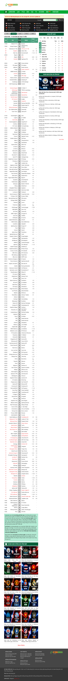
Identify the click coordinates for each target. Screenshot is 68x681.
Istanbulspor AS (25, 305)
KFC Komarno (25, 252)
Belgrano (15, 365)
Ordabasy (24, 132)
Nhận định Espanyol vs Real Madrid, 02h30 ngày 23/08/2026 (30, 592)
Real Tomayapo (13, 404)
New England (14, 371)
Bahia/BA (24, 337)
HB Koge (15, 465)
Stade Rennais (25, 318)
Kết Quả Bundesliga (39, 653)
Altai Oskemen (14, 500)
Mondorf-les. (24, 95)
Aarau (23, 480)
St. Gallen (24, 117)
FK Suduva (15, 161)
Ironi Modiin (24, 171)
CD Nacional (24, 107)
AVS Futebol (24, 431)
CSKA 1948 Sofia (25, 165)
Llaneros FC (24, 377)
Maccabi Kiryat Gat (13, 198)
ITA (51, 38)
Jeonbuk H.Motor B (13, 423)
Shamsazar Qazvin (13, 190)
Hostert (23, 84)
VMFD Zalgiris (14, 213)
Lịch (18, 12)
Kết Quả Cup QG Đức (40, 655)
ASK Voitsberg (25, 429)
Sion (23, 115)
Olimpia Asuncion (13, 354)
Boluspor (15, 183)
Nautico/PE (24, 343)
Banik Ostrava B (13, 496)
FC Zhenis (24, 502)
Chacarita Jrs (14, 309)
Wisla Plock (24, 152)
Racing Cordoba (25, 312)
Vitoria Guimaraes (13, 107)
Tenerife (15, 361)
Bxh (28, 12)
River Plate (14, 390)
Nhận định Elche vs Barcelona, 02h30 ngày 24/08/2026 (12, 576)
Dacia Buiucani (25, 134)
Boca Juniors (25, 411)
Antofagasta (14, 375)
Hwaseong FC (25, 453)
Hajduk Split (14, 326)
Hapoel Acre (24, 175)
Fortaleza (15, 352)
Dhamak (23, 200)
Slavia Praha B (14, 427)
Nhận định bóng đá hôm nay (51, 74)
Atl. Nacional (24, 352)
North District (14, 425)
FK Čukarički (24, 250)
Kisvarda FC (14, 155)
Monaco (23, 146)
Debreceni (24, 155)
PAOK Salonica (14, 328)
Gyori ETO (15, 157)
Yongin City (24, 449)
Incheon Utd (24, 444)
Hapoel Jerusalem (13, 263)
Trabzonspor (14, 181)
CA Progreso (24, 388)
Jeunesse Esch (13, 95)
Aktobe (15, 132)
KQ (7, 33)
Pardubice (24, 280)
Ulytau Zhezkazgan (26, 509)
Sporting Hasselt (25, 261)
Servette (23, 511)
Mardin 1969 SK (25, 183)
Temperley (15, 335)
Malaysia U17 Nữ (13, 419)
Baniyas (15, 101)
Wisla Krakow (25, 288)
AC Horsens (14, 99)
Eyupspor (15, 179)
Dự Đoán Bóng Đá (56, 669)
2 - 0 (19, 59)
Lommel (15, 73)
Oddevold (15, 463)
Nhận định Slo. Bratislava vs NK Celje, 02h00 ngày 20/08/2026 (12, 640)
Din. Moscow (14, 492)
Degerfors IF (24, 121)
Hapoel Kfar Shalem (26, 173)
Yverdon (15, 480)
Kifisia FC (24, 272)
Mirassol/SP (24, 384)
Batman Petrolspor (26, 303)
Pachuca (24, 398)
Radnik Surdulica (13, 248)
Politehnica (24, 246)
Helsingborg (24, 463)
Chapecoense (14, 382)
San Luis (15, 398)
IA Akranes (14, 238)
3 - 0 (19, 446)
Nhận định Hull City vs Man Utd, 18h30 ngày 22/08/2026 (12, 592)
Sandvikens (24, 142)
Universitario (14, 408)
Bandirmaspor (14, 97)
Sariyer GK (15, 303)
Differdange (14, 90)
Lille (22, 55)
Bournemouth (25, 53)
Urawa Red (24, 442)
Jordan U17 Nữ (25, 419)
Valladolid (24, 130)
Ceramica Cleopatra (12, 259)
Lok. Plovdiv (14, 290)
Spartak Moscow (13, 234)
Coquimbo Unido (25, 194)
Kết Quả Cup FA (8, 655)
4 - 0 (19, 50)
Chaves (15, 431)
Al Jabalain (24, 282)
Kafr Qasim (14, 175)
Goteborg (15, 484)
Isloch (16, 63)
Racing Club (14, 411)
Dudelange (14, 81)
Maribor (15, 292)
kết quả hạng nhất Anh (27, 676)
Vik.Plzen (24, 138)
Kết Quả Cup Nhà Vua (10, 663)
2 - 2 (19, 431)
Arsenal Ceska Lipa (26, 496)
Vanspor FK (14, 305)
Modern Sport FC (25, 105)
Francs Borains (13, 261)
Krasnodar (24, 109)
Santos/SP (15, 384)
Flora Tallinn (24, 167)
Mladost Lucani (13, 330)
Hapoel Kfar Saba (13, 171)
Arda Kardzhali (25, 290)
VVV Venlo (14, 126)
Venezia (15, 202)
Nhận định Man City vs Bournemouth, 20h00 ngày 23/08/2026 (12, 560)
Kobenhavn (24, 186)
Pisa (16, 228)
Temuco (23, 375)
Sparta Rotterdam (13, 219)
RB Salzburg (14, 255)
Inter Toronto (14, 367)
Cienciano (24, 284)
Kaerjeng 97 (24, 79)
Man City (15, 53)
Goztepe (15, 299)
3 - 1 (19, 439)
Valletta (23, 215)
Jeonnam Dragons (13, 453)
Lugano (15, 117)
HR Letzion (24, 198)
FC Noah (23, 71)
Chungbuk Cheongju (12, 455)
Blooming (24, 380)
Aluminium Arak (25, 190)
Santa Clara (14, 232)
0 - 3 (19, 433)
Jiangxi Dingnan (13, 46)
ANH (47, 12)
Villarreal (24, 128)
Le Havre (15, 146)
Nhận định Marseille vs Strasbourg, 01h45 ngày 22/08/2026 (12, 624)
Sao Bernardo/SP (13, 343)
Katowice (15, 152)
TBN (44, 38)
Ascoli (23, 230)
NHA (41, 38)
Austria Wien (14, 144)
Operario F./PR (14, 373)
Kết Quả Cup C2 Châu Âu (26, 655)
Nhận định (55, 12)
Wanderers (24, 286)
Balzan (15, 297)
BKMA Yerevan (14, 71)
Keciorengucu (25, 97)
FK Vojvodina (14, 333)
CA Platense (24, 268)
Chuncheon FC (25, 437)
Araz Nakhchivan (25, 221)
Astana (15, 507)
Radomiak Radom (13, 498)
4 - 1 (19, 427)
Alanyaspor (14, 301)
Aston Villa (24, 50)
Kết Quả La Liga (8, 661)
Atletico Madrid (13, 128)
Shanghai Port (14, 473)
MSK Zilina (15, 252)
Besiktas (24, 301)
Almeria (23, 361)
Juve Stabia (24, 324)
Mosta (23, 297)
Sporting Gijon (14, 226)
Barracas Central (13, 268)
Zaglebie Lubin (25, 498)
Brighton (15, 50)
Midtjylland (14, 486)
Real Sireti (15, 134)
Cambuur (15, 124)
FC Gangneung (14, 437)
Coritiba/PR (14, 392)
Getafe (15, 266)
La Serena (15, 192)
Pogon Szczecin (13, 288)
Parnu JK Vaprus (13, 167)
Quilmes (23, 307)
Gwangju (15, 444)
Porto (16, 363)
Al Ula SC (15, 282)
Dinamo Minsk (25, 63)
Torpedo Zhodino (13, 236)
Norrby (15, 142)
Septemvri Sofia (13, 165)
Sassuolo (24, 314)
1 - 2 (19, 69)
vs (19, 43)
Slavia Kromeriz (25, 427)
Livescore (12, 12)
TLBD (22, 669)
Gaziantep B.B (25, 179)
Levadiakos (24, 328)
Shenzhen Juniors (13, 469)
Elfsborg (23, 484)
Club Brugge (14, 207)
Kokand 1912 (14, 43)
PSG (16, 318)
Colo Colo (24, 350)
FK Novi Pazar (25, 248)
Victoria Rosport (13, 88)
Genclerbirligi (25, 299)
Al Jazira (24, 217)
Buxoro (23, 43)
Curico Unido (14, 406)
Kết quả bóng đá (16, 669)
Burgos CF (24, 226)
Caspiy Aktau (25, 507)
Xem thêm (21, 645)
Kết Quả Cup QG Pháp (40, 661)
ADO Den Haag (25, 439)
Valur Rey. (24, 356)
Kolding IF (24, 465)
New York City (25, 371)
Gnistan (23, 475)
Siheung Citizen (13, 421)
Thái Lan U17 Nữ (25, 48)
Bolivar (23, 347)
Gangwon (24, 446)
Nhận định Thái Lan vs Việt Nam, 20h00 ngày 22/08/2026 (30, 576)
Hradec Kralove (13, 138)
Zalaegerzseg (25, 157)
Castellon (15, 224)
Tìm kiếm (39, 20)
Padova (23, 228)
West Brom (14, 459)
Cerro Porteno (25, 354)
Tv (36, 12)
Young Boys (14, 477)
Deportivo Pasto (13, 377)
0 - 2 (19, 48)
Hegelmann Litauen (12, 159)
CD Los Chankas (25, 408)
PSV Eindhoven (13, 494)
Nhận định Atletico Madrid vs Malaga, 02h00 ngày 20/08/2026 (30, 640)
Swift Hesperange (13, 84)
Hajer (16, 163)
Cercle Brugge (25, 207)
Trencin (15, 136)
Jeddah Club (24, 163)
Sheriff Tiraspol (13, 246)
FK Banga (24, 159)
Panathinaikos (14, 272)
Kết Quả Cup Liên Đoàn (10, 656)
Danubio (15, 103)
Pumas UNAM (14, 413)
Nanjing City (24, 469)
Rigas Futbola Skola (12, 177)
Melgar (15, 369)
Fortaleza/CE (25, 386)
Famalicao (24, 232)
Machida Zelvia (13, 442)
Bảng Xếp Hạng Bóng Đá (45, 669)
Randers (23, 486)
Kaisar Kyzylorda (25, 505)
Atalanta (15, 314)
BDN (58, 38)
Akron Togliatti (14, 433)
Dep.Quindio (14, 396)
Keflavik (15, 242)
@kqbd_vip (16, 678)
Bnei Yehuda (14, 173)
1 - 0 (19, 88)
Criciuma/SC (14, 386)
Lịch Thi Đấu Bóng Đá (29, 669)
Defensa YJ (24, 365)
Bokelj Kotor (14, 276)
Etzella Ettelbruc (13, 79)
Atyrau (23, 500)
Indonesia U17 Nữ (13, 48)
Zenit (23, 234)
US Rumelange (25, 81)
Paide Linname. (13, 77)
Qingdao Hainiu (25, 473)
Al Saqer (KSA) (14, 200)
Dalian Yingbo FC (25, 490)
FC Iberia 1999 (14, 196)
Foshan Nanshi (25, 471)
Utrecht (23, 219)
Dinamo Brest (25, 461)
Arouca (23, 363)
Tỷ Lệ (23, 12)
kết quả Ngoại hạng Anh (16, 676)
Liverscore (36, 669)
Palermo (15, 324)
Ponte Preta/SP (13, 345)
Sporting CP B (25, 59)
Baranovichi (14, 461)
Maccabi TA (24, 263)
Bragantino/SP (14, 339)
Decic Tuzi (24, 278)
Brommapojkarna (13, 121)
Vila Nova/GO (25, 373)
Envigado (24, 396)
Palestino (24, 394)
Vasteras (15, 482)
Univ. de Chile (14, 350)
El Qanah (24, 259)
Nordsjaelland (25, 435)
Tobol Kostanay (13, 502)
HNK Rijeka (14, 209)
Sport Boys (14, 284)
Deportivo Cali (14, 400)
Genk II (15, 75)
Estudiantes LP (25, 270)
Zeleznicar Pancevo (26, 333)
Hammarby (14, 119)
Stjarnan (15, 244)
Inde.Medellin (14, 415)
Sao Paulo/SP (25, 382)
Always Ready (25, 404)
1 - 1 (19, 53)
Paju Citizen (24, 451)
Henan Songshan (25, 467)
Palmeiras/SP (14, 341)
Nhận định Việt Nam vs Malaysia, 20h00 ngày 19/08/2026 (30, 624)
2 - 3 (19, 475)
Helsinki (15, 475)
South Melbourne (13, 417)
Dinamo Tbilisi (25, 196)
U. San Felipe (24, 406)
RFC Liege (24, 75)
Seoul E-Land (14, 451)
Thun (16, 511)
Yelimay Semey (13, 509)
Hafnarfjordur (25, 238)
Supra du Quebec (25, 367)
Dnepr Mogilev (25, 236)
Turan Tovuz (14, 111)
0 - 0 (19, 71)
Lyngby (23, 99)
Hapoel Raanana (25, 169)
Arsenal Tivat (25, 276)
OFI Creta (15, 211)
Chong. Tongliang (13, 490)
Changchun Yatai (13, 471)
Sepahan (24, 188)
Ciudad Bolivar (14, 312)
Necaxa (23, 413)
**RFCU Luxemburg (26, 90)
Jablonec (15, 67)
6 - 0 (19, 471)
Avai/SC (23, 345)
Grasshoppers (14, 115)
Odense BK (24, 488)
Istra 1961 (24, 209)
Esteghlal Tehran (13, 188)
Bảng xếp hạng (51, 34)
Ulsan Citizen (25, 423)
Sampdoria (24, 322)
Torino (16, 316)
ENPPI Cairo (24, 257)
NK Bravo (24, 292)
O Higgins (15, 394)
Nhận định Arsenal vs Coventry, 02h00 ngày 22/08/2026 (12, 608)
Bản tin (61, 20)
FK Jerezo (15, 274)
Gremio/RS (24, 339)
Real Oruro (14, 347)
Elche (16, 358)
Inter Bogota (24, 400)
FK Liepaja (15, 65)
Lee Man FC (14, 457)
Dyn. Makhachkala (13, 109)
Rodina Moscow (25, 492)
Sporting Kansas (25, 402)
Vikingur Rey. (14, 356)
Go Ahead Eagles (13, 439)
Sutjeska (24, 274)
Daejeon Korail (25, 421)
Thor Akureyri (25, 244)
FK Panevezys (25, 161)
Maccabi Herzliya (13, 169)
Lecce (23, 202)
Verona (15, 230)
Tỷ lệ (26, 33)
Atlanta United (14, 402)
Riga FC (23, 177)
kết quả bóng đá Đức (38, 676)
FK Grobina (24, 65)
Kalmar (23, 482)
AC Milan (24, 316)
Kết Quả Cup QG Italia (25, 664)
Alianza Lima (25, 369)
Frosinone (15, 205)
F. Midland (24, 335)
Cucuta (23, 415)
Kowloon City (24, 457)
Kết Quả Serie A (23, 663)
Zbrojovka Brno (25, 140)
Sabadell (23, 224)
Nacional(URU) (14, 388)
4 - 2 (19, 477)
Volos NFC (24, 211)
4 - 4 (19, 467)
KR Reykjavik (24, 240)
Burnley (23, 459)
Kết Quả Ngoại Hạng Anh (11, 653)
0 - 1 (19, 101)
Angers (15, 55)
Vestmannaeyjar (25, 242)
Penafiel (15, 59)
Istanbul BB (24, 181)
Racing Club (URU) (26, 103)
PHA (55, 38)
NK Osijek (24, 326)
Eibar (16, 130)
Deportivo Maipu (13, 307)
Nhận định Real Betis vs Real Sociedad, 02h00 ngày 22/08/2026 (30, 608)
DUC (48, 38)
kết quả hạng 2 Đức (48, 676)
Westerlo (24, 73)
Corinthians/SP (25, 392)
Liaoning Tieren (13, 467)
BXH (33, 33)
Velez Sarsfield (25, 390)
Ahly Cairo (15, 257)
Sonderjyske (14, 435)
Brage (16, 69)
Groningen (24, 494)
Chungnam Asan (13, 449)
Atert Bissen (24, 92)
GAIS (23, 119)
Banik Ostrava (25, 67)
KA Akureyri (14, 240)
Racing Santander (26, 266)
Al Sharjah (15, 217)
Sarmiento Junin (13, 270)
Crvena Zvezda (13, 250)
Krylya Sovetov (25, 433)
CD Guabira (14, 380)
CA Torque (15, 286)
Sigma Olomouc (13, 280)
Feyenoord (24, 124)
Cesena (15, 322)
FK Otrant (15, 278)
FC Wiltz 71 (24, 88)
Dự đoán (41, 12)
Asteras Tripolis (25, 295)
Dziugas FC (24, 213)
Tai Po (23, 425)
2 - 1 (19, 449)
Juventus (24, 205)
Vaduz (23, 477)
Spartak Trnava (25, 136)
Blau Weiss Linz (13, 429)
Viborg (15, 186)
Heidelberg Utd (25, 417)
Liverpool (24, 150)
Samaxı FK (24, 111)
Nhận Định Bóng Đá (10, 673)
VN (61, 38)
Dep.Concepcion (13, 194)
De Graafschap (25, 126)
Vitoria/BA (15, 337)
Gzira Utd (15, 215)
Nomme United (25, 77)
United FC (24, 101)
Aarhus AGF (14, 488)
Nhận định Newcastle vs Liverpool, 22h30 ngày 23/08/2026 (30, 560)
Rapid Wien (24, 255)
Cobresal (24, 192)
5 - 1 (19, 429)
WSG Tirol (24, 144)
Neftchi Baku (14, 221)
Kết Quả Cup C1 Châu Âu (26, 653)
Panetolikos (14, 295)
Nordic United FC (25, 69)
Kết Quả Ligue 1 (38, 660)
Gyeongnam (24, 455)
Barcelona (24, 358)
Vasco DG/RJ (25, 341)
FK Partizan (24, 330)
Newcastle (14, 150)
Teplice (15, 140)
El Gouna (15, 105)
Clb (32, 12)
